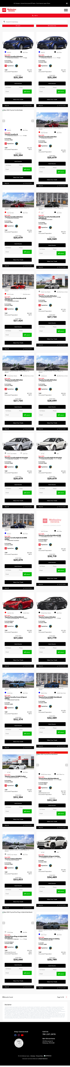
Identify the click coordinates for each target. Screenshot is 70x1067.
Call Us (36, 15)
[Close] (67, 3)
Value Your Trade (18, 99)
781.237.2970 (28, 105)
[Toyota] (4, 10)
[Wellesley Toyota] (13, 10)
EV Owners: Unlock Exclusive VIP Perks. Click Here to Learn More (32, 3)
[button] (32, 43)
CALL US (7, 105)
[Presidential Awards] (21, 1043)
